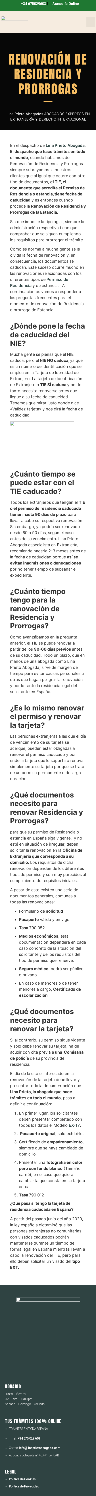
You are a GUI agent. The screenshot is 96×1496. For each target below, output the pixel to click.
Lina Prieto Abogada (65, 145)
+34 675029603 (33, 4)
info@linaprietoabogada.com (39, 1448)
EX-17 (74, 1125)
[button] (90, 22)
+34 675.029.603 (29, 1438)
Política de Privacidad (24, 1486)
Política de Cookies (22, 1479)
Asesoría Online (65, 4)
